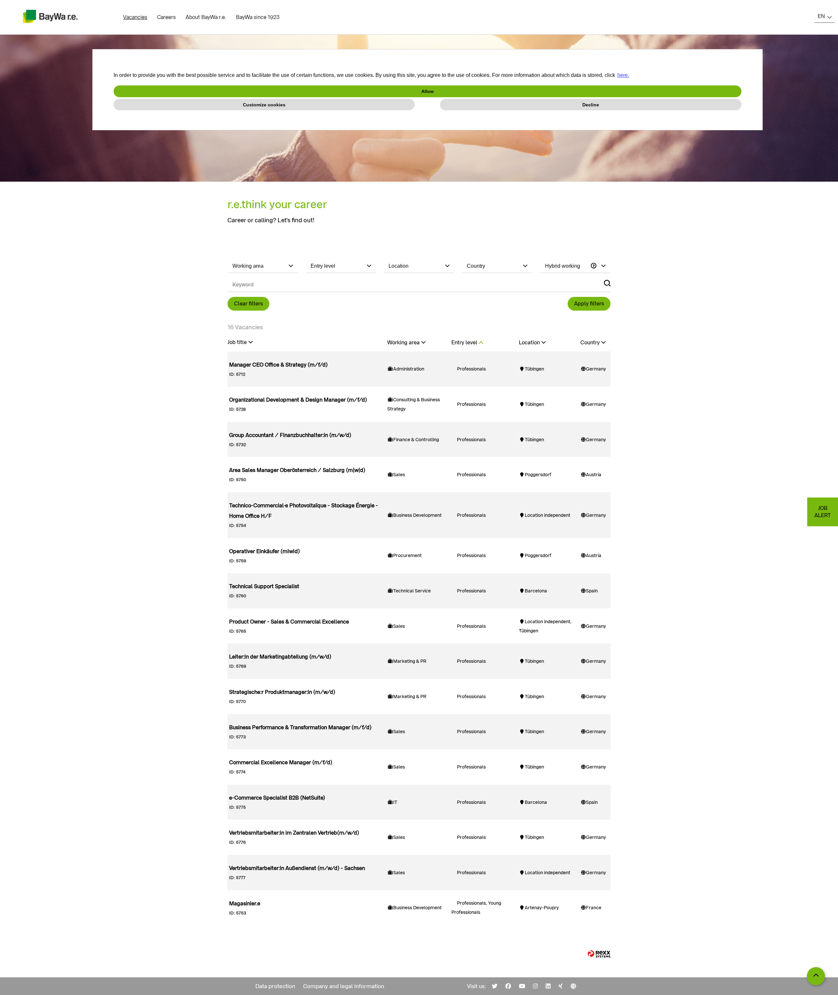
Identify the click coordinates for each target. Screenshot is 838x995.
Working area (403, 342)
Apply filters (589, 303)
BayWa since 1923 (258, 17)
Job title (237, 342)
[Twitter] (495, 986)
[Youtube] (522, 986)
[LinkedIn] (548, 986)
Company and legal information (343, 986)
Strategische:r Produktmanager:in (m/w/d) (282, 692)
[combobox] (824, 16)
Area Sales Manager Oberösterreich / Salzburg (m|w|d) (297, 470)
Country (590, 342)
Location (529, 342)
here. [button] (623, 75)
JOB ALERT (822, 512)
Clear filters (248, 303)
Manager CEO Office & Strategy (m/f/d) (278, 364)
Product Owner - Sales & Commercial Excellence (289, 621)
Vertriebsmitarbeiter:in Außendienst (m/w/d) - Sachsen (297, 868)
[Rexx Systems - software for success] (599, 954)
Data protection (275, 986)
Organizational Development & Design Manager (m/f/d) (298, 399)
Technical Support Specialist (264, 586)
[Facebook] (508, 986)
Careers (166, 17)
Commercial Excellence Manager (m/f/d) (280, 762)
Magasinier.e (244, 903)
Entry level (464, 342)
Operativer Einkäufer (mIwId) (264, 551)
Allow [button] (427, 91)
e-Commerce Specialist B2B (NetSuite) (277, 797)
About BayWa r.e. (206, 17)
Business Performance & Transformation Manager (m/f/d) (300, 727)
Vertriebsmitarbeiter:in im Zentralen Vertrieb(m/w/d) (294, 832)
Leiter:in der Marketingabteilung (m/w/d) (280, 656)
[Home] (573, 986)
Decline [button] (590, 104)
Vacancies (135, 17)
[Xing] (560, 986)
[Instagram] (535, 986)
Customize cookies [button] (264, 104)
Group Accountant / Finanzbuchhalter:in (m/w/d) (290, 435)
